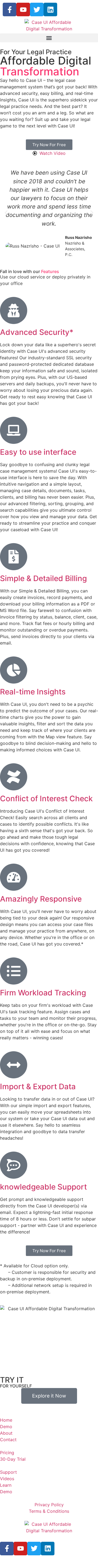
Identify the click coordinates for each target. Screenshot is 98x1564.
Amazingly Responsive (41, 898)
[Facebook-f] (9, 9)
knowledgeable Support (43, 1186)
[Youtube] (23, 9)
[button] (49, 37)
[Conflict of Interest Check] (13, 776)
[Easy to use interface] (13, 430)
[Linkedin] (50, 9)
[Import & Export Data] (13, 1064)
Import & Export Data (38, 1086)
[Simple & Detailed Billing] (13, 556)
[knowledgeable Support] (13, 1165)
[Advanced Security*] (13, 310)
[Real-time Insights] (13, 670)
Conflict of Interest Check (46, 798)
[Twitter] (37, 9)
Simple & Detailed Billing (43, 578)
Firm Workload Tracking (43, 992)
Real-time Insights (33, 691)
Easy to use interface (38, 452)
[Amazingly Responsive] (13, 877)
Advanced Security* (37, 332)
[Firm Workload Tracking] (13, 971)
